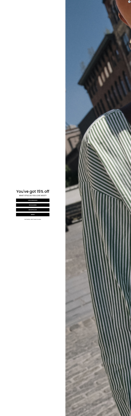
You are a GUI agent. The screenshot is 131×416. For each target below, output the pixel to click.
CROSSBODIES (32, 200)
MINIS (33, 214)
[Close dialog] (129, 2)
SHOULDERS (33, 205)
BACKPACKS (33, 210)
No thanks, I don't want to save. (32, 219)
